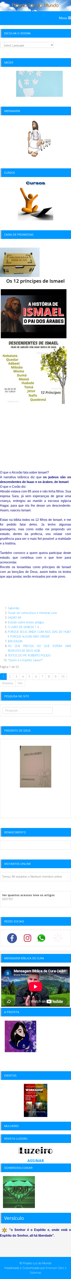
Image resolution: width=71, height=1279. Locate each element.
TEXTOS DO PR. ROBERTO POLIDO (29, 655)
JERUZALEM (15, 641)
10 (62, 676)
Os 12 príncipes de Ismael (35, 281)
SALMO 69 (14, 617)
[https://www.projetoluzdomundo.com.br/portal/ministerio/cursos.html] (35, 200)
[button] (35, 382)
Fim (20, 683)
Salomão (13, 608)
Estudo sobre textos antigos (26, 622)
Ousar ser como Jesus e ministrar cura (32, 613)
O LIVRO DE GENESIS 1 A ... (24, 627)
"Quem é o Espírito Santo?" (25, 660)
